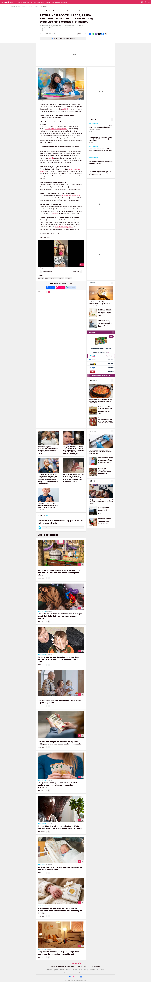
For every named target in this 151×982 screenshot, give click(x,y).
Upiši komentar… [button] (48, 528)
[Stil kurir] (97, 970)
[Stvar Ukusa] (68, 970)
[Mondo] (49, 970)
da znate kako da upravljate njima (56, 129)
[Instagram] (73, 976)
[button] (82, 34)
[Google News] (81, 976)
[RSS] (77, 976)
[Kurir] (56, 970)
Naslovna (42, 11)
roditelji (40, 278)
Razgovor (68, 278)
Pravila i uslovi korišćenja (60, 973)
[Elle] (86, 970)
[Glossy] (102, 970)
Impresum (51, 973)
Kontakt (69, 973)
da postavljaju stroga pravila (64, 227)
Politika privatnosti (87, 973)
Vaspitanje (53, 278)
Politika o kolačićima (77, 973)
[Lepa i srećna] (75, 970)
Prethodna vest (47, 271)
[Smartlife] (92, 970)
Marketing (95, 973)
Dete (46, 278)
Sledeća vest (75, 271)
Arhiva (100, 973)
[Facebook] (69, 976)
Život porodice (57, 11)
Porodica (48, 11)
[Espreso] (62, 970)
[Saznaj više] (112, 283)
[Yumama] (5, 2)
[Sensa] (80, 970)
